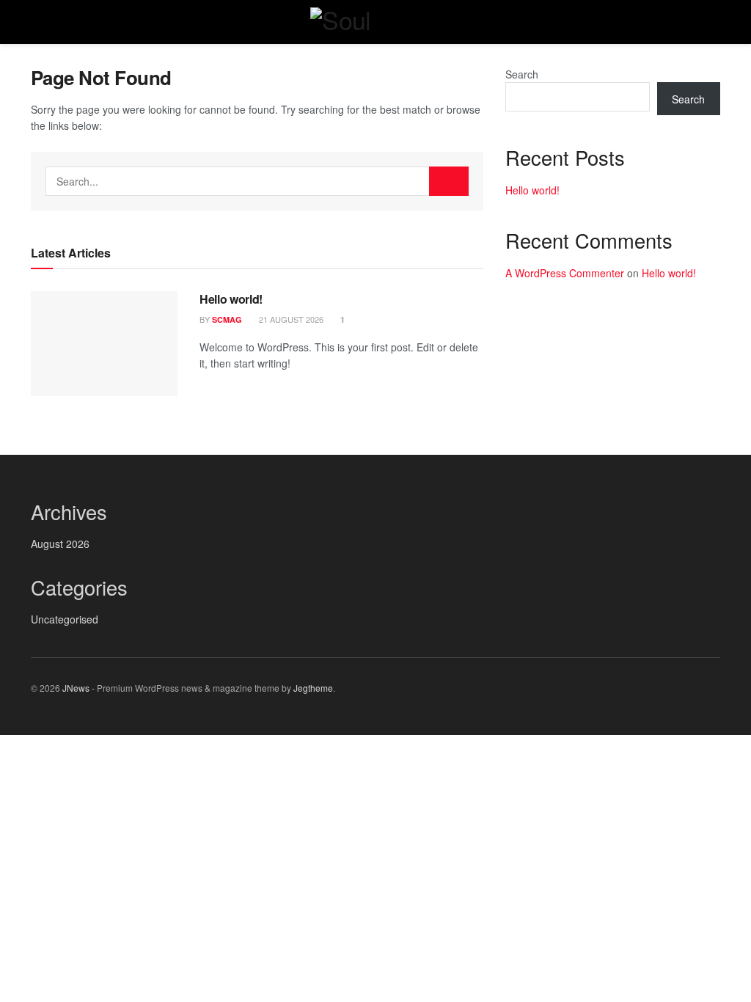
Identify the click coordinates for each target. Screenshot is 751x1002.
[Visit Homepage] (375, 22)
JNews (75, 687)
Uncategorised (64, 619)
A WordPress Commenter (564, 273)
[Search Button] (714, 22)
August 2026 (60, 543)
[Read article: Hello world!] (104, 343)
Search (521, 74)
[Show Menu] (37, 22)
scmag (227, 319)
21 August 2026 (290, 319)
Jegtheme (313, 687)
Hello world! (231, 298)
